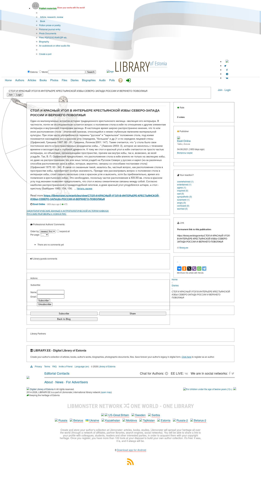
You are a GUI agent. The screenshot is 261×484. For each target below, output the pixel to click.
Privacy (38, 366)
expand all (65, 231)
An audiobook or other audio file (54, 45)
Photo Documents (47, 33)
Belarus (78, 420)
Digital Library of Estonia (42, 389)
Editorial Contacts (56, 373)
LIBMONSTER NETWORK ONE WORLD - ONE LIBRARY (130, 406)
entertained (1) (184, 184)
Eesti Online (39, 204)
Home (175, 279)
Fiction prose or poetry (50, 25)
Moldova (131, 420)
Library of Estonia (107, 366)
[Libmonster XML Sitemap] (130, 464)
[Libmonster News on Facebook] (227, 69)
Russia (62, 420)
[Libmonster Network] (207, 389)
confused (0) (183, 205)
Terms (47, 366)
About (48, 382)
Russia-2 (182, 420)
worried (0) (182, 208)
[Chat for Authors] (227, 73)
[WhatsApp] (199, 268)
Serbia (156, 415)
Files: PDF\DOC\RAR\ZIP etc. (53, 37)
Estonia (165, 420)
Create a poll (45, 53)
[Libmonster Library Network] (234, 389)
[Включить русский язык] (227, 61)
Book (42, 21)
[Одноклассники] (184, 268)
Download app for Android (131, 450)
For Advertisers (77, 382)
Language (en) (82, 366)
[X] (189, 268)
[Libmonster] (28, 377)
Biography (44, 41)
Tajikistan (149, 420)
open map (106, 392)
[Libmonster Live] (227, 77)
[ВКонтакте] (179, 268)
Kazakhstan (112, 420)
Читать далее (84, 188)
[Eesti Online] (178, 138)
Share (133, 313)
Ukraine (94, 420)
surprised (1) (183, 199)
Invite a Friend (65, 366)
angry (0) (181, 202)
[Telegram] (204, 268)
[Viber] (194, 268)
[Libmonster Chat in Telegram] (167, 373)
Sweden (140, 415)
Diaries (175, 285)
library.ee (183, 247)
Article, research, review (51, 16)
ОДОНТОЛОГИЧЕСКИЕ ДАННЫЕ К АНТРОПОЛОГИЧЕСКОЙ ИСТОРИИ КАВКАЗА (68, 210)
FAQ (54, 366)
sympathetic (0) (184, 196)
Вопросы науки (184, 152)
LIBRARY (132, 66)
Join (220, 90)
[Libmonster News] (225, 65)
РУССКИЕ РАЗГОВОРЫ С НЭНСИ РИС (46, 213)
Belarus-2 (200, 420)
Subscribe (64, 313)
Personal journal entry (49, 29)
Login (228, 90)
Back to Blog (63, 319)
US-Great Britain (118, 415)
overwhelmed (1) (185, 181)
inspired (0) (182, 190)
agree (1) (181, 187)
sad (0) (180, 193)
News (59, 382)
